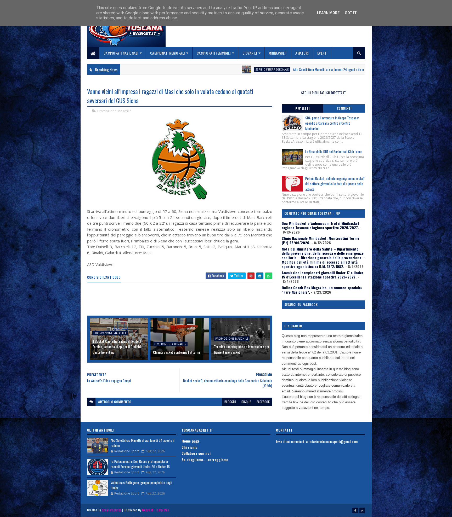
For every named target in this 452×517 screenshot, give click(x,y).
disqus (246, 401)
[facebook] (355, 510)
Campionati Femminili (214, 53)
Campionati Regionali (167, 53)
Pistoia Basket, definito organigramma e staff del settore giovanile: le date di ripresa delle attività (335, 184)
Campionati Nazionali (121, 53)
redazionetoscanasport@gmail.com (333, 441)
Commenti (344, 108)
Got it (351, 13)
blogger (230, 401)
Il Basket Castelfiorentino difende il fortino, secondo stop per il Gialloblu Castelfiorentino (117, 346)
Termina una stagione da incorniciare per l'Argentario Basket (241, 349)
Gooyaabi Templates (155, 510)
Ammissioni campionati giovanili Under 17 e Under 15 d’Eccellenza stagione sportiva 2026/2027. (322, 275)
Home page (191, 441)
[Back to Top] (362, 510)
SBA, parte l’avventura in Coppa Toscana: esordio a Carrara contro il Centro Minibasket (332, 123)
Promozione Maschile (114, 110)
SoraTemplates (112, 510)
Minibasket (278, 53)
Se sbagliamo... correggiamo (205, 459)
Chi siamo (189, 447)
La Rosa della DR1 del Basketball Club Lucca (333, 151)
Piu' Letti (302, 108)
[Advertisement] (182, 299)
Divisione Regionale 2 (170, 344)
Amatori (302, 53)
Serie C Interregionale (243, 69)
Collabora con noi (196, 453)
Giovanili (249, 53)
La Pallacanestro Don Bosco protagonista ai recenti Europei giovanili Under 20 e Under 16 (140, 464)
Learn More (328, 13)
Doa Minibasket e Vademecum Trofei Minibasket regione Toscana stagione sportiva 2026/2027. (320, 225)
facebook (263, 401)
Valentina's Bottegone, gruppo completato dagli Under (141, 485)
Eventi (322, 53)
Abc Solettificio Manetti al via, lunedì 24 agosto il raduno (302, 69)
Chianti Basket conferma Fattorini (176, 352)
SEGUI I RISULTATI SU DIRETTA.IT (323, 92)
